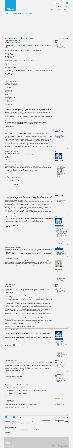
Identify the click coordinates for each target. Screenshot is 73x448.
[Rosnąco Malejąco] (63, 421)
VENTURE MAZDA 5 (12, 374)
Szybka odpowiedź (20, 417)
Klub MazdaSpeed (10, 5)
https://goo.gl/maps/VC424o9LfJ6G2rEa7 (13, 159)
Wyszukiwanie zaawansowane (54, 3)
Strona (59, 6)
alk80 (9, 151)
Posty (52, 9)
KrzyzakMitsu (11, 130)
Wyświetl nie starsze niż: (36, 421)
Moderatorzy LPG (9, 434)
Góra (67, 127)
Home (6, 13)
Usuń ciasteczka (9, 446)
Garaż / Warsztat (16, 13)
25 (57, 272)
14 (61, 135)
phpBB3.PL (66, 446)
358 (58, 402)
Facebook (7, 442)
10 (64, 38)
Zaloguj (65, 9)
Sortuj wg (52, 421)
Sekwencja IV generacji (28, 13)
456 (58, 135)
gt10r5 (9, 396)
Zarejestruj (59, 9)
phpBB (62, 446)
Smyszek (10, 40)
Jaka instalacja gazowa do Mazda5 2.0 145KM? (20, 38)
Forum (10, 13)
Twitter (7, 443)
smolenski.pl (66, 445)
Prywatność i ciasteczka (10, 445)
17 (59, 135)
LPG (22, 13)
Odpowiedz (10, 417)
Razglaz (10, 258)
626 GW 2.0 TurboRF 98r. (63, 166)
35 (61, 164)
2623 (58, 164)
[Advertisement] (36, 26)
